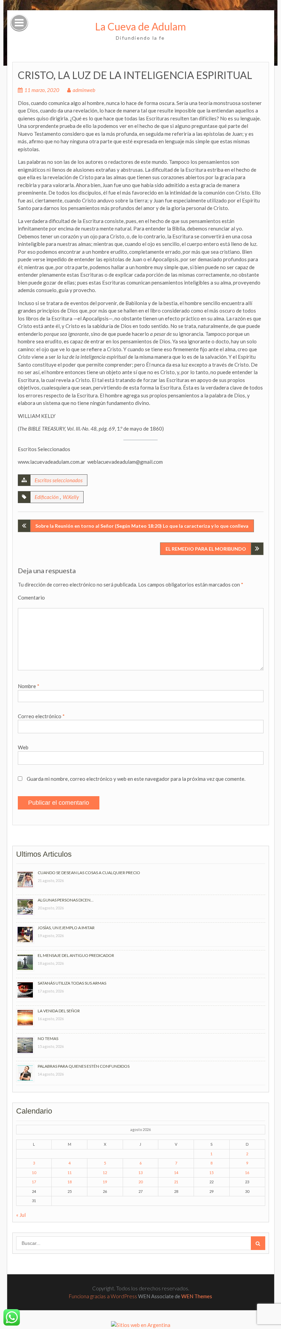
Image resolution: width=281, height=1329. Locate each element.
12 (105, 1172)
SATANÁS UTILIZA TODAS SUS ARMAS (72, 983)
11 (70, 1172)
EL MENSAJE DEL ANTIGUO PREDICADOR (76, 955)
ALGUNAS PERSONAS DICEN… (66, 900)
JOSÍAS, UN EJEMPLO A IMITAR (66, 927)
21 (176, 1182)
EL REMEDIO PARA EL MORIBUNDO (206, 549)
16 (247, 1172)
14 (176, 1172)
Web (23, 747)
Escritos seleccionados (59, 480)
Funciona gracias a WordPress (103, 1296)
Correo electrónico (41, 716)
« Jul (21, 1215)
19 (105, 1182)
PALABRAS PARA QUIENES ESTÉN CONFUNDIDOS (84, 1066)
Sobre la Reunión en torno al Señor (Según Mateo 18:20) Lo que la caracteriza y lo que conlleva (141, 526)
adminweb (84, 90)
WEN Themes (196, 1296)
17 (34, 1182)
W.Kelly (71, 497)
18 (70, 1182)
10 (34, 1172)
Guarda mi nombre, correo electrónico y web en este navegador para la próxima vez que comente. (136, 779)
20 (140, 1182)
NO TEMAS (48, 1038)
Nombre (28, 686)
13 (140, 1172)
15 (211, 1172)
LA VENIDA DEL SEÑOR (59, 1010)
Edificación (47, 497)
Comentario (31, 597)
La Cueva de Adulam (140, 26)
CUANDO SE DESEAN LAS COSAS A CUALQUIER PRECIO (89, 872)
